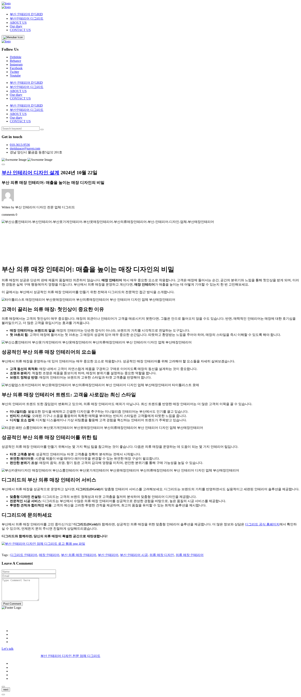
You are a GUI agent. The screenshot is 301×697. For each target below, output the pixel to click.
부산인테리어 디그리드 (26, 18)
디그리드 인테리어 (23, 555)
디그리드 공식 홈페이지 (262, 524)
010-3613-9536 (20, 144)
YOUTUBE (18, 641)
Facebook (16, 68)
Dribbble (15, 57)
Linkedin (16, 638)
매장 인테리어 (49, 555)
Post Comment (12, 603)
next (5, 689)
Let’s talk (8, 648)
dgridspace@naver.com (25, 148)
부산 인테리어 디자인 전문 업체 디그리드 (70, 656)
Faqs (13, 675)
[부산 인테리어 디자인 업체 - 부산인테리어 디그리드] (6, 3)
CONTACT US (20, 30)
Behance (15, 61)
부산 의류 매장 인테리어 (78, 555)
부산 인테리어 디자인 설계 (30, 172)
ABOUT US (18, 22)
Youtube (15, 75)
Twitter (14, 72)
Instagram (16, 64)
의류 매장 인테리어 (190, 555)
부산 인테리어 (108, 555)
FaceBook (16, 634)
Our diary (16, 26)
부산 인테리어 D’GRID (26, 14)
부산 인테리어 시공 (134, 555)
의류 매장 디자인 (161, 555)
